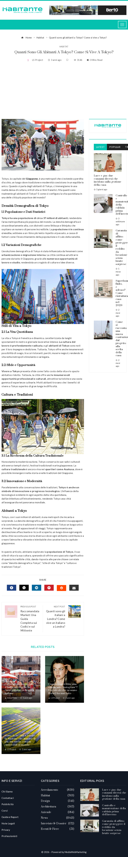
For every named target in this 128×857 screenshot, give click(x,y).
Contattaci (8, 797)
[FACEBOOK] (11, 588)
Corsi (5, 810)
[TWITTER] (24, 588)
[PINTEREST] (49, 588)
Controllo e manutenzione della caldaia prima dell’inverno (114, 810)
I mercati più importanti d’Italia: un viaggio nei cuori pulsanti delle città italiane (19, 689)
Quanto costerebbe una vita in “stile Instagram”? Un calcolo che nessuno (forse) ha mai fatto (62, 689)
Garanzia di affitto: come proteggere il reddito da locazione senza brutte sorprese (113, 827)
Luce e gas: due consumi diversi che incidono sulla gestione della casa (107, 180)
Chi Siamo (7, 791)
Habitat (64, 47)
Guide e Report (10, 816)
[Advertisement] (64, 91)
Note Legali (8, 823)
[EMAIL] (74, 588)
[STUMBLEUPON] (61, 588)
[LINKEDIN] (36, 588)
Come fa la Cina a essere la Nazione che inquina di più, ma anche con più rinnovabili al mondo (20, 740)
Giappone (31, 178)
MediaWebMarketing (76, 852)
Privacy (6, 829)
